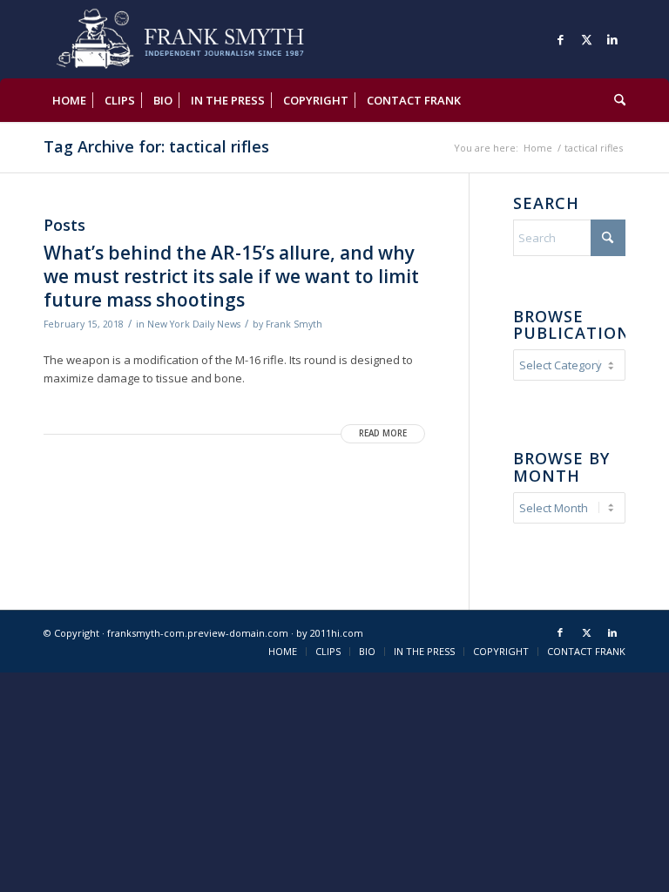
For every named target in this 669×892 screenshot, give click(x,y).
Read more (383, 433)
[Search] (615, 100)
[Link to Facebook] (560, 39)
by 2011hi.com (329, 632)
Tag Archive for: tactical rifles (156, 146)
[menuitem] (69, 100)
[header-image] (205, 39)
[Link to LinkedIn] (612, 39)
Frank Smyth (294, 324)
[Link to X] (586, 39)
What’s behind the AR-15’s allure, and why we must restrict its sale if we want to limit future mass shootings (231, 276)
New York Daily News (193, 324)
